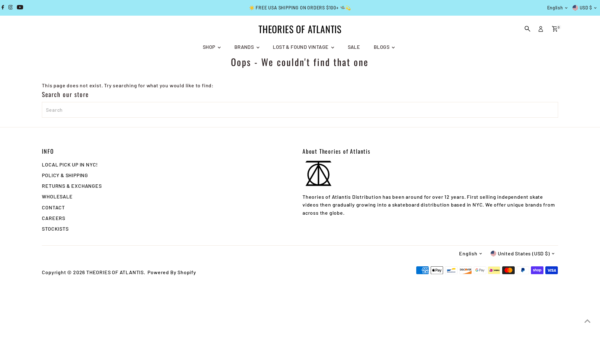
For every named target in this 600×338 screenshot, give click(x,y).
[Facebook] (3, 7)
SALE (354, 47)
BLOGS (382, 47)
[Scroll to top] (587, 321)
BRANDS (244, 47)
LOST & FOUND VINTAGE (301, 47)
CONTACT (53, 207)
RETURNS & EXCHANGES (72, 186)
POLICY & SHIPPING (65, 175)
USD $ (586, 7)
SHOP (209, 47)
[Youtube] (20, 7)
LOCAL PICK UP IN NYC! (70, 164)
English (555, 7)
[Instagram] (10, 7)
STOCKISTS (55, 229)
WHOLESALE (57, 196)
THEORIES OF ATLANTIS (300, 29)
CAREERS (53, 218)
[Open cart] (555, 29)
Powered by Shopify (172, 272)
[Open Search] (527, 29)
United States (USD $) (524, 253)
